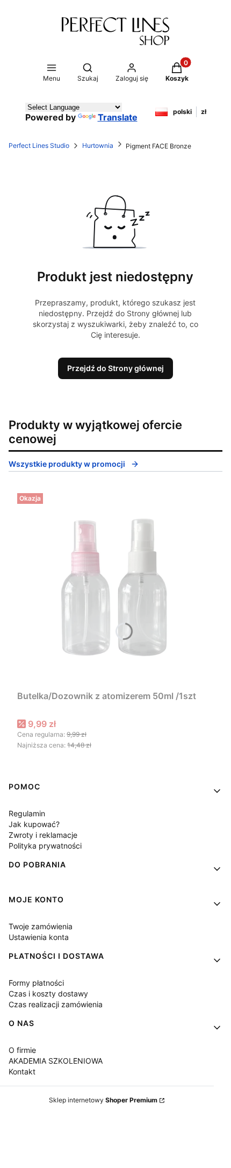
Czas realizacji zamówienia (56, 1004)
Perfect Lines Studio (39, 145)
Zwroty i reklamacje (43, 834)
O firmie (22, 1050)
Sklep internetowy (103, 1100)
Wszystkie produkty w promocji (67, 463)
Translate (118, 117)
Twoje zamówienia (41, 926)
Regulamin (27, 813)
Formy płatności (36, 982)
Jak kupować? (34, 824)
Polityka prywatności (45, 845)
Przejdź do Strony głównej (115, 368)
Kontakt (22, 1071)
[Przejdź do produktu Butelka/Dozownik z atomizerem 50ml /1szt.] (115, 587)
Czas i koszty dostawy (48, 993)
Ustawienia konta (39, 937)
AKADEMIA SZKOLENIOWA (56, 1060)
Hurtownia (97, 145)
